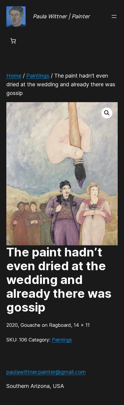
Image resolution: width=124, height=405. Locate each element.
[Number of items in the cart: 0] (13, 41)
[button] (106, 113)
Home (13, 75)
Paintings (37, 75)
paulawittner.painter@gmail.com (46, 372)
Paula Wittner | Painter (61, 16)
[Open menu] (114, 16)
